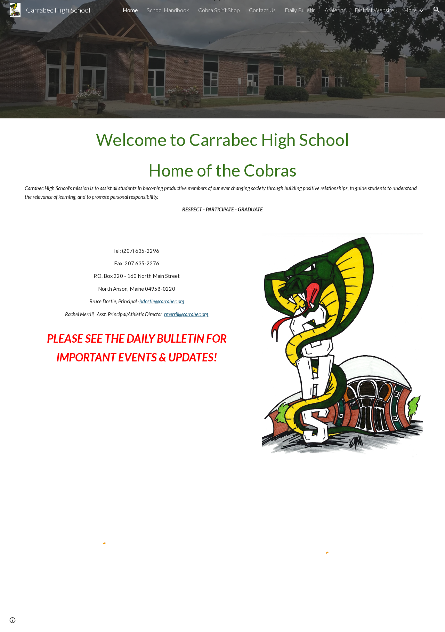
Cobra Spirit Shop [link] (219, 10)
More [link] (410, 10)
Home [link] (130, 10)
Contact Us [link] (262, 10)
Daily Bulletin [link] (300, 10)
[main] (222, 172)
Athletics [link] (335, 10)
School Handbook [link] (168, 10)
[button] (436, 9)
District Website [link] (374, 10)
